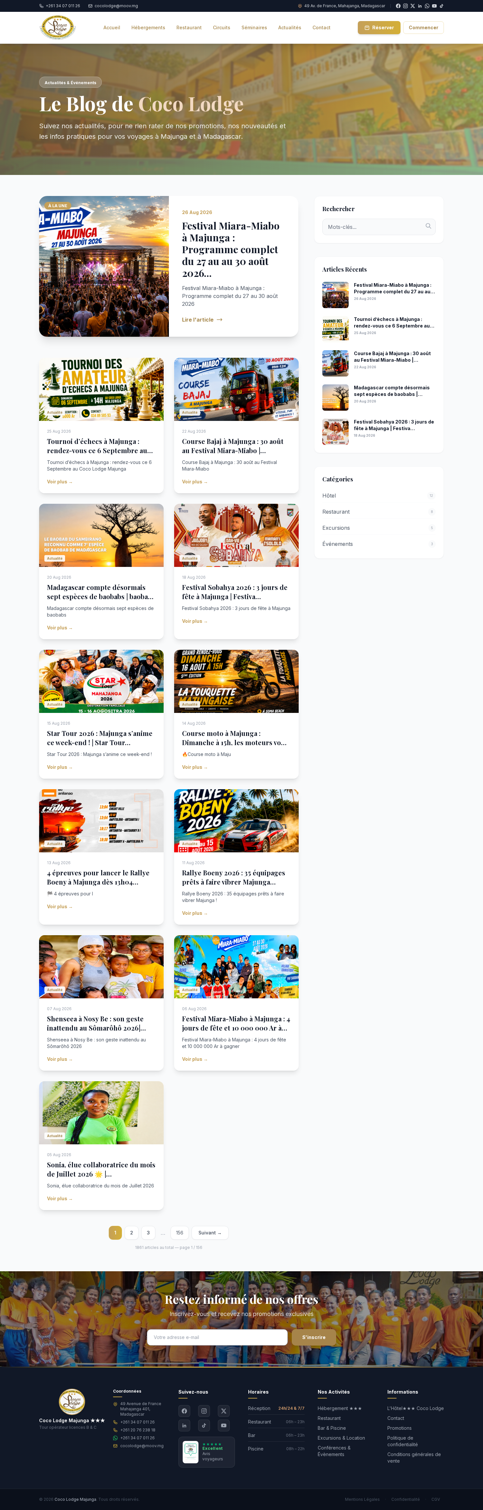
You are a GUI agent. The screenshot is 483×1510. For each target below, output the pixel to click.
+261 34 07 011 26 (137, 1422)
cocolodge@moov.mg (142, 1445)
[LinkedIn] (184, 1425)
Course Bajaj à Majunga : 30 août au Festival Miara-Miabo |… (233, 446)
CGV (435, 1499)
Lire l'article (198, 319)
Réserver (383, 27)
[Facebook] (184, 1411)
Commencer (423, 27)
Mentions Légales (362, 1499)
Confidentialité (405, 1499)
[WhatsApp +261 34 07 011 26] (427, 6)
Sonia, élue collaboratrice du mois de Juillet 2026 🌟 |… (101, 1169)
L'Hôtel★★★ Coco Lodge (415, 1408)
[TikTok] (441, 6)
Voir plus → (60, 481)
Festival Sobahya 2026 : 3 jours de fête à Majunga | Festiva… (235, 592)
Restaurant (329, 1418)
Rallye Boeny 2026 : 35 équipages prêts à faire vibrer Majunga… (233, 877)
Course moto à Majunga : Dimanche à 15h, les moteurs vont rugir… (235, 742)
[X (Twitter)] (224, 1411)
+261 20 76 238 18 (137, 1429)
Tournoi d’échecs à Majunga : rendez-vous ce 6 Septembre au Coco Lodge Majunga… (97, 450)
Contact (395, 1418)
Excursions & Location (341, 1438)
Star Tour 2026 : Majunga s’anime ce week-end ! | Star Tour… (99, 738)
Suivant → (210, 1232)
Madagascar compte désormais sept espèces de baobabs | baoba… (100, 592)
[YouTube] (434, 6)
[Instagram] (204, 1411)
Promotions (399, 1428)
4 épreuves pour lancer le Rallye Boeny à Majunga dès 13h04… (98, 877)
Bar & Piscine (332, 1428)
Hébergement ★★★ (340, 1408)
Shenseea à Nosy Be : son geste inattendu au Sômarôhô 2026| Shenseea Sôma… (95, 1027)
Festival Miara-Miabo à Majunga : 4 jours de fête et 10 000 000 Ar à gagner (236, 1027)
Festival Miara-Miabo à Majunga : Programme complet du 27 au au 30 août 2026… (231, 249)
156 (179, 1232)
